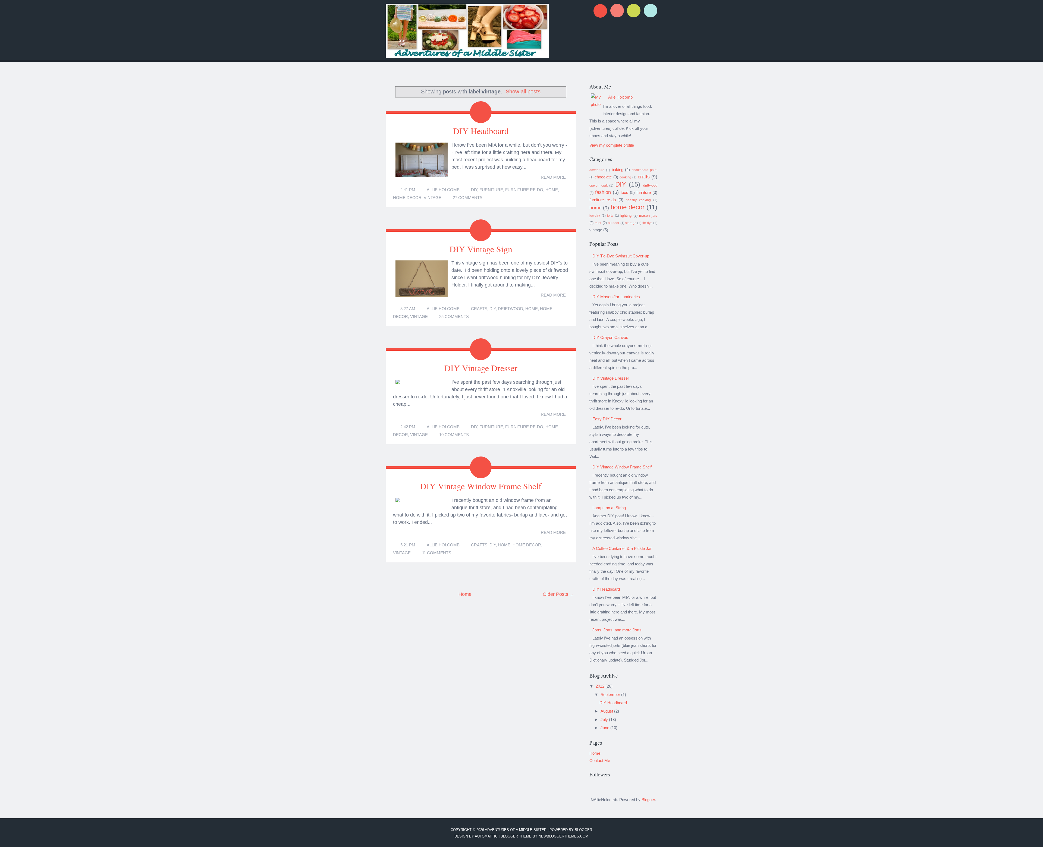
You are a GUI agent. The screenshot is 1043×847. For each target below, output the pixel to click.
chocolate (603, 177)
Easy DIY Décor (606, 419)
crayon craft (598, 185)
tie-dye (647, 223)
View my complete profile (611, 145)
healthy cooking (638, 200)
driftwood (510, 308)
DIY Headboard (481, 131)
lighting (626, 215)
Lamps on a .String (609, 507)
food (624, 192)
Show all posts (523, 92)
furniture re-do (524, 189)
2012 (600, 686)
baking (617, 169)
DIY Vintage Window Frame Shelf (481, 486)
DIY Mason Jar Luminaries (616, 296)
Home (465, 594)
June (605, 727)
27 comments (467, 197)
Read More (553, 177)
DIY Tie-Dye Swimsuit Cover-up (620, 256)
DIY (474, 189)
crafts (479, 308)
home (551, 189)
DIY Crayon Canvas (610, 337)
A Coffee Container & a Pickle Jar (622, 548)
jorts (610, 216)
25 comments (454, 316)
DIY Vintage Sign (481, 249)
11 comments (436, 552)
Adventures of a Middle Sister (515, 830)
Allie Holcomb (443, 189)
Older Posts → (558, 594)
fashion (603, 192)
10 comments (454, 434)
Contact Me (599, 760)
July (605, 719)
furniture (491, 189)
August (607, 711)
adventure (596, 170)
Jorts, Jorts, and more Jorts (617, 630)
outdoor (613, 223)
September (611, 694)
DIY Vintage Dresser (480, 368)
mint (598, 223)
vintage (432, 197)
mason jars (648, 215)
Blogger (648, 799)
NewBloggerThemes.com (563, 836)
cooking (625, 177)
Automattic (486, 836)
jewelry (594, 216)
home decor (407, 197)
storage (630, 223)
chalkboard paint (644, 170)
